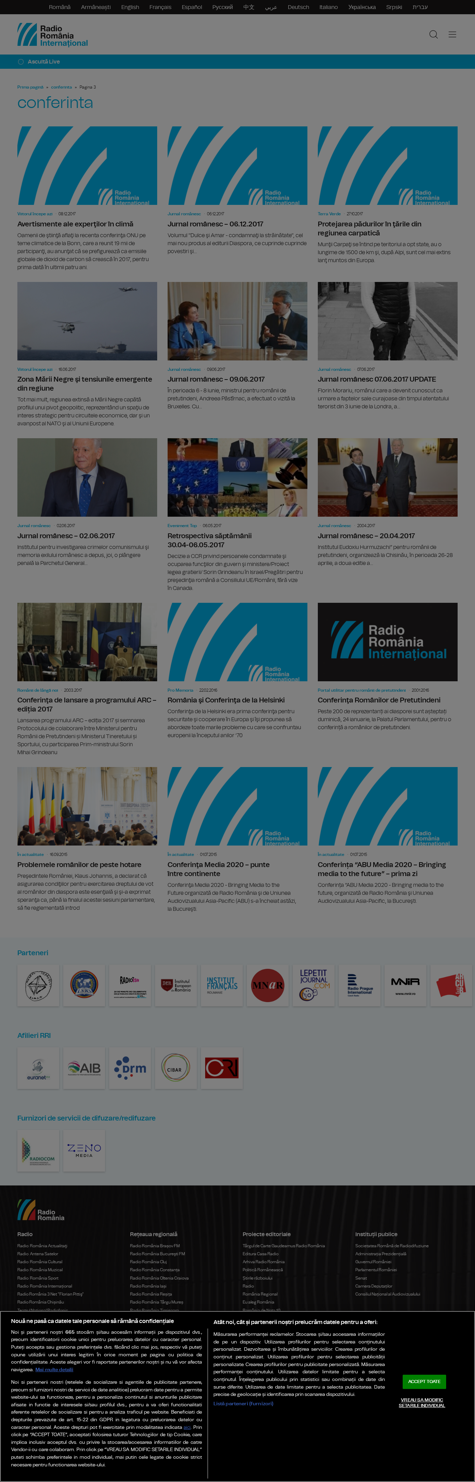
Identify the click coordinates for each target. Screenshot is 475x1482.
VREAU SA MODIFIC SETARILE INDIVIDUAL (422, 1403)
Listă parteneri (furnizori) (244, 1403)
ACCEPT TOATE (424, 1382)
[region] (237, 1396)
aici (187, 1427)
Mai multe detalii (54, 1369)
